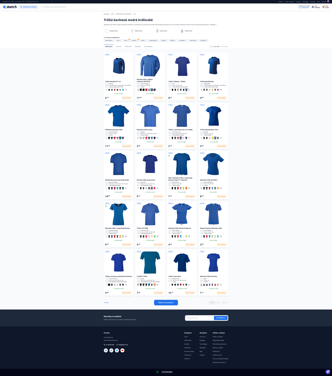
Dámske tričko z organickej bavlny (117, 228)
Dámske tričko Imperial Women (179, 228)
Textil (112, 14)
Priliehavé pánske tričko (114, 130)
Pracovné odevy (189, 351)
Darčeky (186, 344)
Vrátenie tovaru (217, 355)
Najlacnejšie (128, 46)
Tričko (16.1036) (142, 228)
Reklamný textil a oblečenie (123, 14)
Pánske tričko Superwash (146, 180)
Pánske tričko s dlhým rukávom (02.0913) (145, 80)
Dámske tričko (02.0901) (208, 180)
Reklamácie (216, 351)
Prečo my (281, 1)
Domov (107, 14)
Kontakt (324, 1)
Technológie (305, 1)
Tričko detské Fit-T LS (113, 81)
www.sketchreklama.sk (111, 340)
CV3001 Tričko (142, 276)
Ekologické (150, 46)
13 (223, 302)
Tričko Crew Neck (174, 276)
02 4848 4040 (110, 345)
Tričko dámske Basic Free (209, 130)
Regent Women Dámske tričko (211, 228)
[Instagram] (111, 350)
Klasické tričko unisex (145, 130)
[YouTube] (122, 350)
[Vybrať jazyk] (328, 2)
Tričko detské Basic (207, 81)
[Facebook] (106, 350)
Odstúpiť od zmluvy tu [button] (219, 362)
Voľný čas (187, 358)
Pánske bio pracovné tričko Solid (117, 180)
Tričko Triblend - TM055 (176, 81)
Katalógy (298, 1)
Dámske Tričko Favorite (208, 276)
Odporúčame (108, 46)
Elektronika (187, 340)
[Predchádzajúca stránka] (208, 302)
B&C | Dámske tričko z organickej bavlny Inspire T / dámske (180, 179)
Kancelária (187, 348)
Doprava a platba (218, 348)
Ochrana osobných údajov (220, 358)
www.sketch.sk (108, 337)
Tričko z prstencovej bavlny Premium (118, 276)
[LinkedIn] (117, 350)
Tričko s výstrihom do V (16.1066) (180, 130)
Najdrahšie (138, 46)
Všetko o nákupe (289, 1)
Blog (318, 1)
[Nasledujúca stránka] (226, 302)
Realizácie (312, 1)
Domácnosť (187, 355)
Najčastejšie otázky (218, 340)
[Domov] (10, 7)
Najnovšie (118, 46)
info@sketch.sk (123, 345)
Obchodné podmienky (219, 344)
